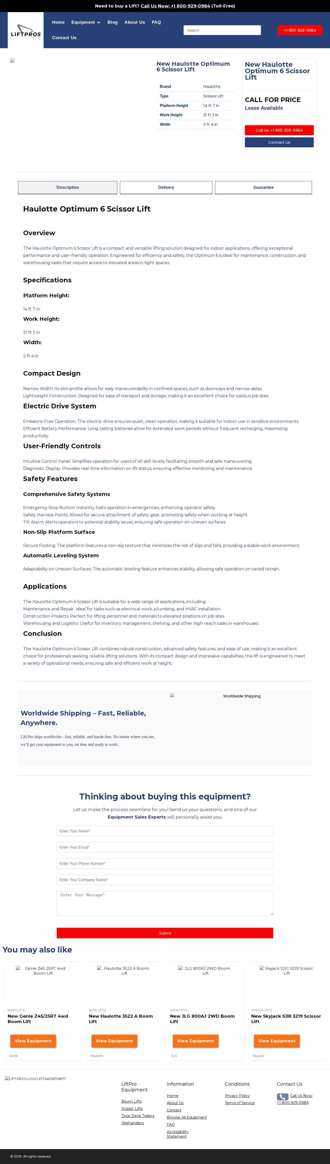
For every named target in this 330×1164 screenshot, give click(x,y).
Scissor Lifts (132, 1108)
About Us (135, 22)
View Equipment (33, 1041)
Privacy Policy (237, 1095)
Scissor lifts (261, 1010)
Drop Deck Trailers (137, 1116)
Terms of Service (240, 1103)
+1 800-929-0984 (293, 1102)
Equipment (83, 22)
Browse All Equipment (187, 1117)
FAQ (156, 22)
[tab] (67, 187)
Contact (174, 1110)
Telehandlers (132, 1123)
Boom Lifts (16, 1010)
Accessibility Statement (177, 1134)
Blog (113, 22)
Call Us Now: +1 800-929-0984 (175, 6)
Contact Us (64, 37)
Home (58, 22)
